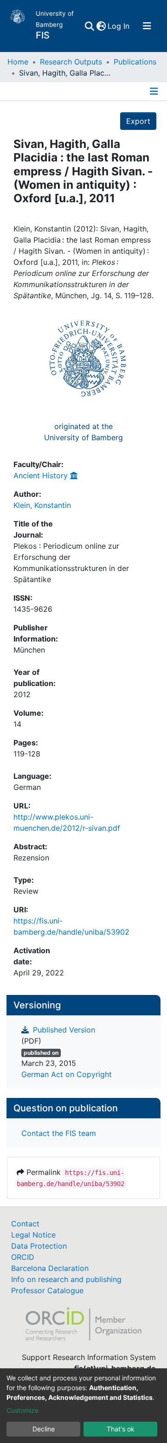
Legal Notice (33, 1234)
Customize (22, 1410)
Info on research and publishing (66, 1279)
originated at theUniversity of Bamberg (83, 432)
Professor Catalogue (47, 1290)
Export (138, 121)
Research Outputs (71, 61)
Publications (135, 61)
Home (17, 61)
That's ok (121, 1429)
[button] (101, 26)
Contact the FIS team (58, 1133)
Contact (25, 1223)
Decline (43, 1429)
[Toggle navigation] (147, 26)
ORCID (22, 1257)
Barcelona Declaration (50, 1268)
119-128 (26, 753)
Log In (119, 26)
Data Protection (39, 1246)
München (29, 649)
